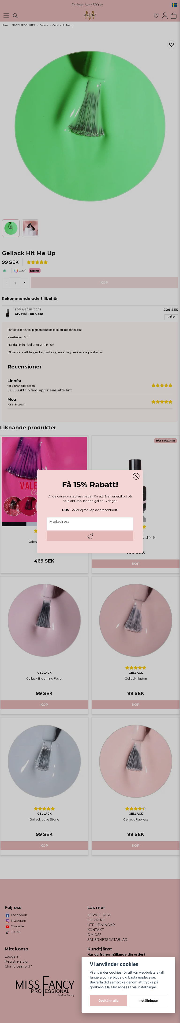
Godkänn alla (108, 1000)
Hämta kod (90, 536)
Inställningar (148, 1000)
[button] (136, 476)
